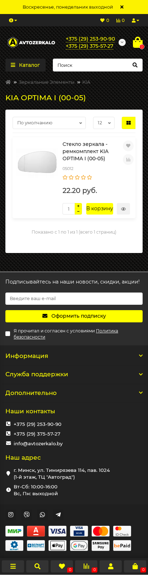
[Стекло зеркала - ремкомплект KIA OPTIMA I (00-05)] (37, 162)
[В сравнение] (128, 159)
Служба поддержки (36, 374)
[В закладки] (128, 146)
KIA (86, 82)
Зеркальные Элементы (46, 82)
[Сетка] (128, 123)
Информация (26, 356)
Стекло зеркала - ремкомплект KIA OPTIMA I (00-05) (85, 151)
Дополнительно (31, 393)
